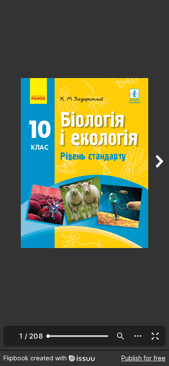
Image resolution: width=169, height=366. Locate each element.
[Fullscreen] (155, 336)
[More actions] (137, 336)
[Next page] (158, 175)
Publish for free (143, 358)
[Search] (120, 336)
